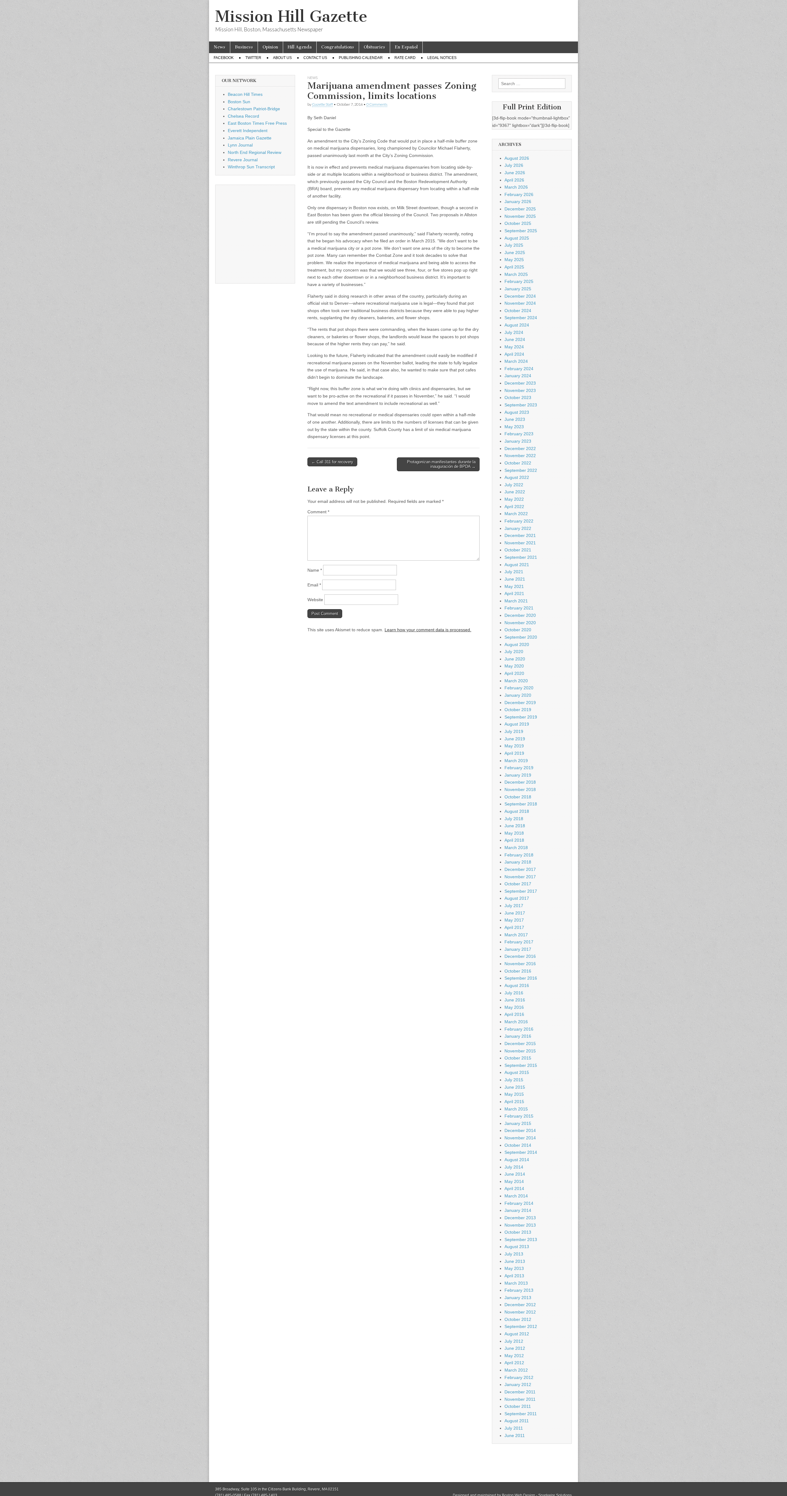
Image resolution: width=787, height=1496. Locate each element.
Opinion (270, 47)
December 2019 (520, 702)
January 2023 (517, 441)
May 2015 (514, 1094)
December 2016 (520, 956)
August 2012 (516, 1333)
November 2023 (520, 390)
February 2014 (518, 1203)
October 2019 (517, 709)
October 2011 (517, 1406)
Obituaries (374, 47)
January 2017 (517, 949)
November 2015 (520, 1050)
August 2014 (516, 1159)
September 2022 (520, 470)
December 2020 (520, 615)
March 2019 (516, 760)
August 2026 (516, 158)
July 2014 (513, 1167)
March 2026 (516, 187)
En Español (406, 47)
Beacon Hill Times (245, 94)
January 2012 (517, 1384)
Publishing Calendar (361, 58)
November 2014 (520, 1137)
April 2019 (514, 753)
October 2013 (517, 1232)
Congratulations (337, 47)
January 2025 (517, 288)
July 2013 (513, 1253)
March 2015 (516, 1108)
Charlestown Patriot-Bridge (254, 108)
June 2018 (514, 825)
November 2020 (520, 622)
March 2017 (516, 934)
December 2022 (520, 448)
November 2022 (520, 455)
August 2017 (516, 898)
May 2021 (514, 586)
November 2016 (520, 963)
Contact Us (315, 58)
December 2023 (520, 383)
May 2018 (514, 833)
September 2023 (520, 404)
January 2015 (517, 1123)
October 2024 (517, 310)
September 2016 (520, 978)
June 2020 (514, 658)
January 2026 (517, 201)
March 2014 (516, 1195)
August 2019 (516, 724)
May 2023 (514, 426)
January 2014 (517, 1210)
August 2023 (516, 412)
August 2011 (516, 1420)
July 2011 (513, 1428)
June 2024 (514, 339)
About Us (282, 58)
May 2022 (514, 499)
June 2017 (514, 913)
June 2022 (514, 491)
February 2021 (518, 607)
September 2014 (520, 1152)
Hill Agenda (300, 47)
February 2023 (518, 433)
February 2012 (518, 1377)
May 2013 (514, 1268)
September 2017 (520, 891)
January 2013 (517, 1297)
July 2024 (513, 332)
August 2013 (516, 1246)
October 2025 (517, 223)
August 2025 (516, 238)
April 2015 (514, 1101)
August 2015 (516, 1072)
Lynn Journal (240, 145)
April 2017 (514, 927)
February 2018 (518, 854)
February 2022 (518, 521)
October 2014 (517, 1145)
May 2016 (514, 1007)
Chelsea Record (243, 116)
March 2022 (516, 513)
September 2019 (520, 717)
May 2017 (514, 920)
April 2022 (514, 506)
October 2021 (517, 549)
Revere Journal (243, 159)
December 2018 (520, 782)
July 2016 (513, 992)
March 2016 (516, 1021)
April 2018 (514, 840)
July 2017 (513, 905)
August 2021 (516, 564)
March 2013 (516, 1283)
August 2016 (516, 985)
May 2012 (514, 1355)
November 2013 (520, 1225)
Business (244, 47)
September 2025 (520, 230)
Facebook (224, 58)
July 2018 (513, 818)
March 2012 (516, 1370)
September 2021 (520, 557)
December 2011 (520, 1391)
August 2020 (516, 644)
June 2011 (514, 1435)
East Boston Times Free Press (257, 123)
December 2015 (520, 1043)
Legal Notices (442, 58)
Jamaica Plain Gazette (249, 137)
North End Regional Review (254, 152)
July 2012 (513, 1341)
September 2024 (520, 317)
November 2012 (520, 1312)
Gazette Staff (322, 104)
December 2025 (520, 208)
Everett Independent (247, 130)
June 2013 (514, 1261)
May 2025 (514, 259)
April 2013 (514, 1275)
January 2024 (517, 375)
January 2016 (517, 1036)
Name (314, 570)
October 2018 (517, 796)
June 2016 (514, 999)
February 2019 (518, 767)
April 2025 (514, 266)
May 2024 (514, 346)
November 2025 (520, 216)
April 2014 (514, 1188)
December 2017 (520, 869)
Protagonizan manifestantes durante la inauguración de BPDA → (441, 464)
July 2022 (513, 484)
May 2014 (514, 1181)
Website (315, 599)
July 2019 (513, 731)
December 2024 (520, 296)
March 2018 (516, 847)
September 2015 (520, 1065)
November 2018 (520, 789)
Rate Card (405, 58)
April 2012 (514, 1362)
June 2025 (514, 252)
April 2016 (514, 1014)
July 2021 (513, 571)
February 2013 (518, 1290)
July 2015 (513, 1079)
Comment (318, 511)
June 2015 (514, 1087)
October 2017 (517, 883)
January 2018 (517, 862)
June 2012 (514, 1348)
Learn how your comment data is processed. (428, 629)
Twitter (253, 58)
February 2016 (518, 1029)
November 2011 (520, 1399)
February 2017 (518, 941)
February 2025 (518, 281)
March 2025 (516, 274)
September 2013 (520, 1239)
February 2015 (518, 1116)
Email (314, 584)
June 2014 (514, 1174)
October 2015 (517, 1057)
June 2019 (514, 738)
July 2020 (513, 651)
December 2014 (520, 1130)
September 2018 (520, 803)
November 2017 (520, 876)
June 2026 (514, 172)
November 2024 (520, 303)
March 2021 (516, 600)
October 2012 (517, 1319)
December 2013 (520, 1217)
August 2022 (516, 477)
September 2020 (520, 637)
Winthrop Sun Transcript (251, 166)
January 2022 (517, 528)
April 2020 (514, 673)
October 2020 (517, 629)
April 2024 (514, 354)
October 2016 (517, 971)
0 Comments (376, 104)
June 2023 (514, 419)
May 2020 (514, 666)
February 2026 (518, 194)
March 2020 (516, 680)
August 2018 (516, 811)
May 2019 (514, 745)
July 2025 (513, 245)
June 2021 (514, 579)
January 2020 (517, 695)
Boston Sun (239, 101)
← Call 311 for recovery (332, 462)
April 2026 (514, 180)
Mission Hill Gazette (291, 16)
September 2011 (520, 1413)
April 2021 (514, 593)
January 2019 (517, 775)
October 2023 (517, 397)
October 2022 (517, 462)
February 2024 (518, 368)
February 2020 (518, 687)
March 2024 (516, 361)
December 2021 (520, 535)
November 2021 (520, 542)
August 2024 (516, 325)
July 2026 (513, 165)
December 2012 (520, 1304)
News (219, 47)
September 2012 (520, 1326)
